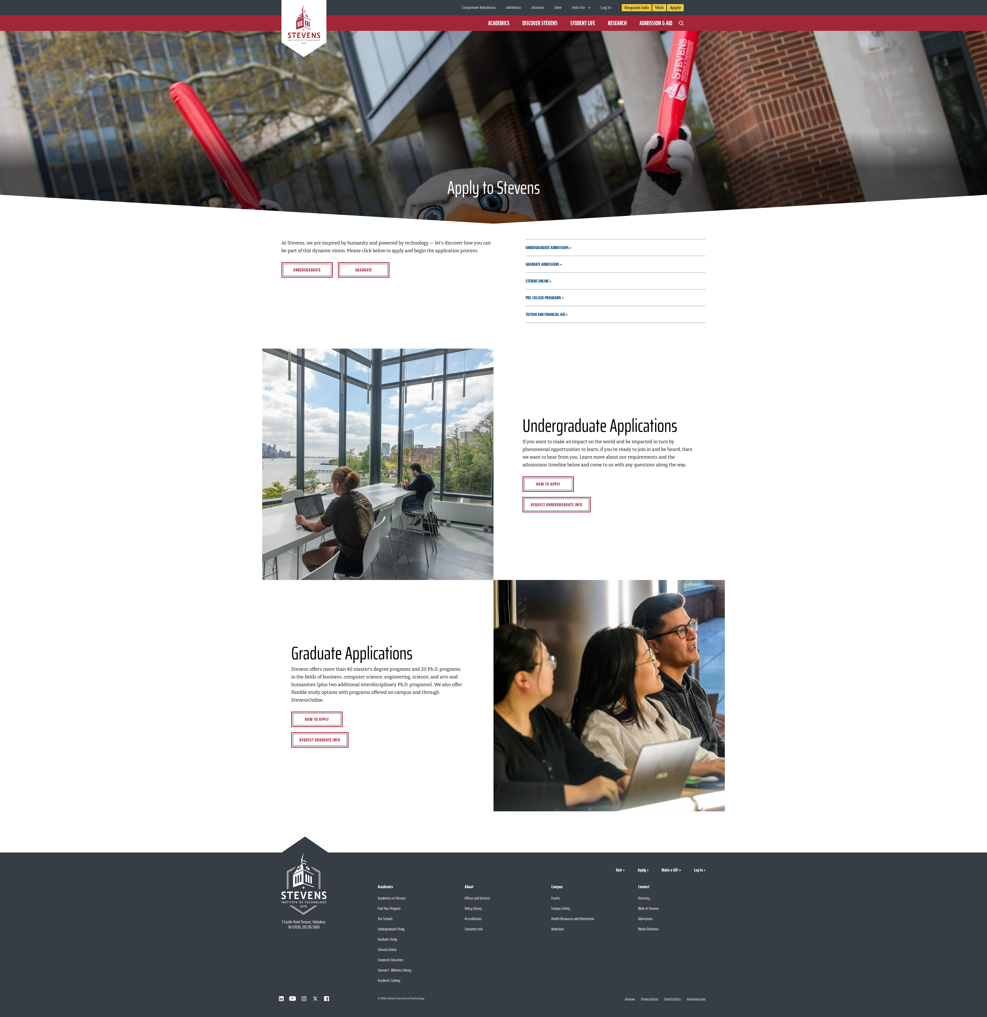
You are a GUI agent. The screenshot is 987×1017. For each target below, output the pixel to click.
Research (617, 23)
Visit (659, 7)
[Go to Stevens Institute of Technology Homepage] (303, 883)
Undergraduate (307, 270)
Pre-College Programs (543, 297)
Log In (606, 7)
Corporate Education (390, 960)
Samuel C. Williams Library (394, 970)
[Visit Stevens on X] (315, 998)
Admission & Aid (655, 23)
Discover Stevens (540, 23)
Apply (675, 7)
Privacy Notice (649, 999)
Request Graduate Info (319, 739)
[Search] (681, 23)
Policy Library (473, 908)
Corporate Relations (479, 7)
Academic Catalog (389, 980)
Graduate (363, 270)
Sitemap (630, 999)
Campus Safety (560, 908)
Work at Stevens (648, 908)
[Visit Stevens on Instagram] (303, 998)
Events (555, 898)
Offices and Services (477, 898)
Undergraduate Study (391, 929)
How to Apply (548, 484)
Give (558, 7)
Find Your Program (389, 908)
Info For (578, 7)
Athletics (513, 7)
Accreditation (473, 918)
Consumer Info (474, 929)
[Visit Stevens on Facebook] (326, 998)
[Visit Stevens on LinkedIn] (281, 998)
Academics (498, 23)
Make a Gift (670, 870)
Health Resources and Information (572, 918)
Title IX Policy (672, 999)
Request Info (636, 7)
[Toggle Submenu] (589, 8)
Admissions (645, 918)
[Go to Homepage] (303, 29)
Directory (644, 898)
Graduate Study (387, 939)
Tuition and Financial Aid (546, 314)
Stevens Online (537, 281)
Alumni (537, 7)
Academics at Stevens (392, 898)
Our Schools (385, 918)
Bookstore (557, 929)
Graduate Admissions (542, 264)
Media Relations (648, 929)
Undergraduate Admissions (547, 247)
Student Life (582, 23)
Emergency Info (696, 999)
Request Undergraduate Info (556, 504)
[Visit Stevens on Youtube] (292, 998)
